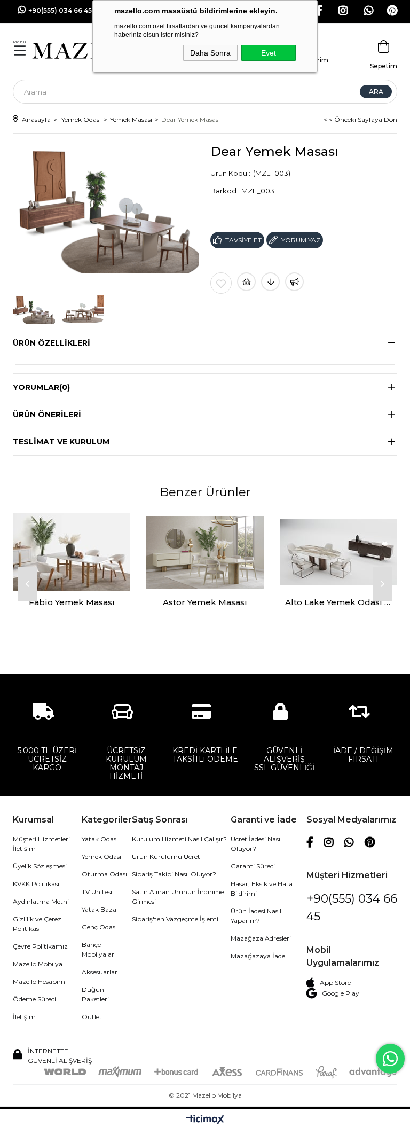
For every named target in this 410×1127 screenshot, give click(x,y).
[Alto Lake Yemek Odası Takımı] (338, 552)
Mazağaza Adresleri (261, 938)
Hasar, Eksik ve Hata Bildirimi (262, 888)
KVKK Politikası (36, 884)
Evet (268, 53)
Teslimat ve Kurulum (61, 442)
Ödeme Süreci (34, 999)
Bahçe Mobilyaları (99, 949)
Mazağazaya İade (258, 956)
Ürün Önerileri (47, 414)
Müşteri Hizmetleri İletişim (41, 843)
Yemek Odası (101, 856)
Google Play (340, 993)
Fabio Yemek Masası (72, 602)
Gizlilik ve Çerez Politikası (37, 924)
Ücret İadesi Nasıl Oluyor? (256, 843)
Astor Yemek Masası (205, 602)
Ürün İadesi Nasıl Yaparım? (256, 916)
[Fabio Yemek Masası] (71, 552)
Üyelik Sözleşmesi (40, 866)
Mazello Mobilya (37, 964)
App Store (335, 983)
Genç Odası (99, 927)
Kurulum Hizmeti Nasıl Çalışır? (179, 839)
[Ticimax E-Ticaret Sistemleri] (205, 1119)
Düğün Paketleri (95, 994)
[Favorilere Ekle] (221, 283)
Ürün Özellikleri (51, 343)
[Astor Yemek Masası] (205, 552)
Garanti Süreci (253, 866)
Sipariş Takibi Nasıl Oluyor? (174, 874)
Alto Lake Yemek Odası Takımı (338, 602)
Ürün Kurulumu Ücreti (167, 856)
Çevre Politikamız (40, 946)
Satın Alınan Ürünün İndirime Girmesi (178, 896)
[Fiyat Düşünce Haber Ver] (270, 281)
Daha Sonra (210, 53)
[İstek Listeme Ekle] (246, 281)
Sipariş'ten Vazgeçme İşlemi (175, 919)
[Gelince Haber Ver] (294, 281)
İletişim (24, 1017)
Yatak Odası (100, 839)
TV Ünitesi (97, 892)
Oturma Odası (104, 874)
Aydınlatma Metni (41, 901)
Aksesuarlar (99, 972)
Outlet (92, 1017)
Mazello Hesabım (39, 981)
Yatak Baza (99, 909)
